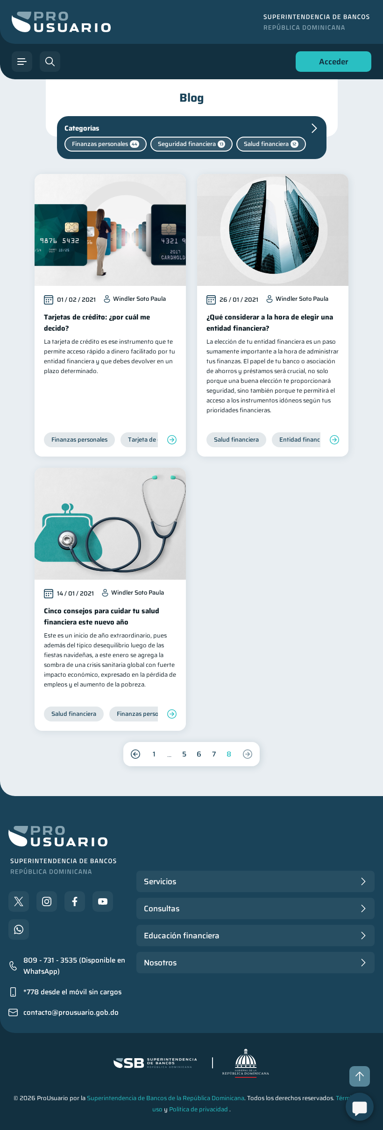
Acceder (331, 63)
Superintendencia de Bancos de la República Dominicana (165, 1098)
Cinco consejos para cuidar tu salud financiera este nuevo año (101, 616)
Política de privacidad (198, 1109)
